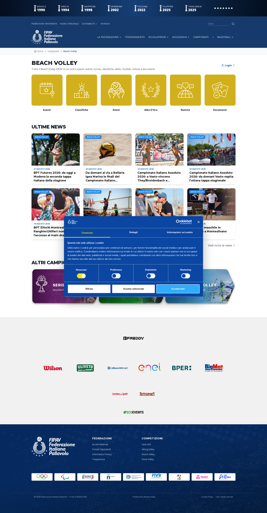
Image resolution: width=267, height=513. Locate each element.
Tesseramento (135, 37)
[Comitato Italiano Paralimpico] (133, 477)
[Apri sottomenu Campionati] (213, 37)
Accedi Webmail (100, 444)
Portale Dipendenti (101, 449)
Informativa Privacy (102, 454)
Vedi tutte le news (220, 245)
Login (228, 65)
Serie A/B (146, 444)
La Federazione (108, 37)
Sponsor (105, 24)
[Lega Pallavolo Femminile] (202, 477)
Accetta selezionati (133, 288)
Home (40, 51)
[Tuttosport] (147, 394)
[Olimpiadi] (42, 477)
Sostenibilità (88, 24)
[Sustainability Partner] (133, 412)
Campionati (201, 37)
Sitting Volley (148, 449)
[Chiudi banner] (198, 222)
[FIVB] (156, 477)
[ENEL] (149, 368)
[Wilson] (53, 368)
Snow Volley (148, 459)
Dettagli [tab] (133, 232)
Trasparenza (98, 459)
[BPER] (182, 368)
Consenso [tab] (87, 232)
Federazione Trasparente (44, 24)
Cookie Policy (207, 497)
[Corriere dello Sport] (120, 394)
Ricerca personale (69, 24)
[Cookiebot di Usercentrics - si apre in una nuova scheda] (178, 222)
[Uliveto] (85, 368)
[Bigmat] (214, 368)
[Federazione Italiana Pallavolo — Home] (47, 37)
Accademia (179, 37)
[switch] (116, 275)
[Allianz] (117, 368)
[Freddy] (133, 338)
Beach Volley (148, 454)
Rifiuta (89, 288)
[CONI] (110, 477)
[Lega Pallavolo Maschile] (224, 477)
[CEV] (179, 477)
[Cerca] (233, 23)
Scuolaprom (157, 37)
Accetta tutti (177, 288)
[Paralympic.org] (64, 477)
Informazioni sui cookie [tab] (180, 232)
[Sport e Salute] (87, 477)
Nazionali (224, 37)
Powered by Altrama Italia (144, 497)
